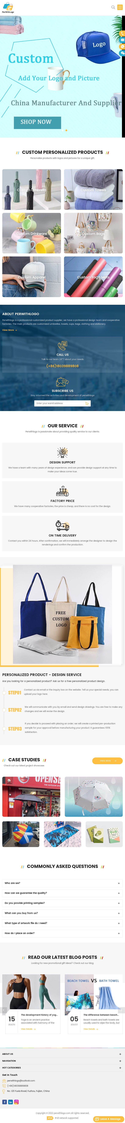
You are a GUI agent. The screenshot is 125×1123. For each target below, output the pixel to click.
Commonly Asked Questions (62, 866)
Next (121, 1010)
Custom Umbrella (31, 190)
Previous (3, 1010)
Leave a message (110, 1119)
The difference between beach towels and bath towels (38, 1015)
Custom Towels (93, 190)
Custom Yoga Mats (93, 277)
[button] (4, 76)
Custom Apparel (31, 277)
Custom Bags (93, 234)
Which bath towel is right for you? (102, 1015)
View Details (26, 1029)
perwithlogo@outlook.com (21, 1080)
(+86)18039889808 (17, 1086)
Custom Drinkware (31, 234)
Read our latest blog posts (62, 957)
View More (8, 330)
